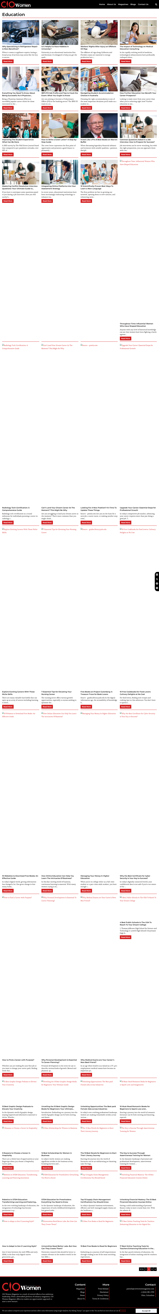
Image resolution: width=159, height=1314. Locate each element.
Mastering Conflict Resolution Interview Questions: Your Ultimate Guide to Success (20, 187)
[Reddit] (157, 583)
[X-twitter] (157, 579)
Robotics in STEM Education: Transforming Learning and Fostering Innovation (19, 1201)
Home (102, 4)
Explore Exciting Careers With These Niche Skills (18, 693)
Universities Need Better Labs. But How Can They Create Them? (59, 1247)
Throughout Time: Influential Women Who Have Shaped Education (136, 325)
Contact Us (143, 4)
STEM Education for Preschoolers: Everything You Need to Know (56, 1201)
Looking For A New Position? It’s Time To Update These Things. (99, 509)
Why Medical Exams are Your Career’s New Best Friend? (97, 1061)
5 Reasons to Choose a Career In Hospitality (16, 1154)
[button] (156, 4)
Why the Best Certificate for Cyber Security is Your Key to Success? (135, 877)
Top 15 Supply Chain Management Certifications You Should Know (96, 1201)
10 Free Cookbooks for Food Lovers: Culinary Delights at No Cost (135, 693)
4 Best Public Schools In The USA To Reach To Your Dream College (136, 923)
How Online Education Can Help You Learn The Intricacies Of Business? (57, 877)
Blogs (133, 4)
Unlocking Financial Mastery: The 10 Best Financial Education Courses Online (138, 1201)
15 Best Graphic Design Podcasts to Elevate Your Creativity (17, 1107)
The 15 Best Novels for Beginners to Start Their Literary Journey (98, 1154)
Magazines (123, 4)
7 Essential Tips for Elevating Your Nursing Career (56, 693)
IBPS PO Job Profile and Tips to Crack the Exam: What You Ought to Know (59, 94)
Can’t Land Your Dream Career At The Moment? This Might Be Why (58, 509)
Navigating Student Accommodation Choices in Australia (97, 94)
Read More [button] (7, 61)
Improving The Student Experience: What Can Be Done (18, 141)
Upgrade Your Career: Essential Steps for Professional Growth (138, 509)
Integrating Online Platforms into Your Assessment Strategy (58, 187)
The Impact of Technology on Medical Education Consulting (136, 48)
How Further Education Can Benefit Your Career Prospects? (138, 94)
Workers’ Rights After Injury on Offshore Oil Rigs (98, 48)
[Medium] (157, 588)
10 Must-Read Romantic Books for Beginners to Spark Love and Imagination (135, 1107)
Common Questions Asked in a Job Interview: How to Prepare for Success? (137, 141)
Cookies (122, 1311)
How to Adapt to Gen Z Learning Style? (19, 1246)
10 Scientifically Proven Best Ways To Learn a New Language (97, 187)
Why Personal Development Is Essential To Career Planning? (59, 1061)
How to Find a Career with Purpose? (18, 1060)
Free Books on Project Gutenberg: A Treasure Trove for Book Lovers (96, 693)
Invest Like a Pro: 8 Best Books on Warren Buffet (99, 141)
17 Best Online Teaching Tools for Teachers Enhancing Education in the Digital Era (136, 1247)
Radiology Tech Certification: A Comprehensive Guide (16, 509)
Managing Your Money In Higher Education (95, 877)
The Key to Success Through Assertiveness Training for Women (135, 1154)
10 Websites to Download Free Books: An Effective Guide (20, 877)
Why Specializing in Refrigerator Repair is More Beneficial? (20, 48)
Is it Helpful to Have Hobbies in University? (55, 48)
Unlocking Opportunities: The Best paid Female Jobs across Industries (98, 1107)
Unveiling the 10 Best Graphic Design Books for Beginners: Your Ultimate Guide (57, 1107)
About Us (111, 4)
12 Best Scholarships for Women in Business (56, 1154)
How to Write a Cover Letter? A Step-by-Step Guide (59, 141)
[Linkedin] (157, 574)
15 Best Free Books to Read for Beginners (99, 1246)
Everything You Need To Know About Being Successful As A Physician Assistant (18, 94)
